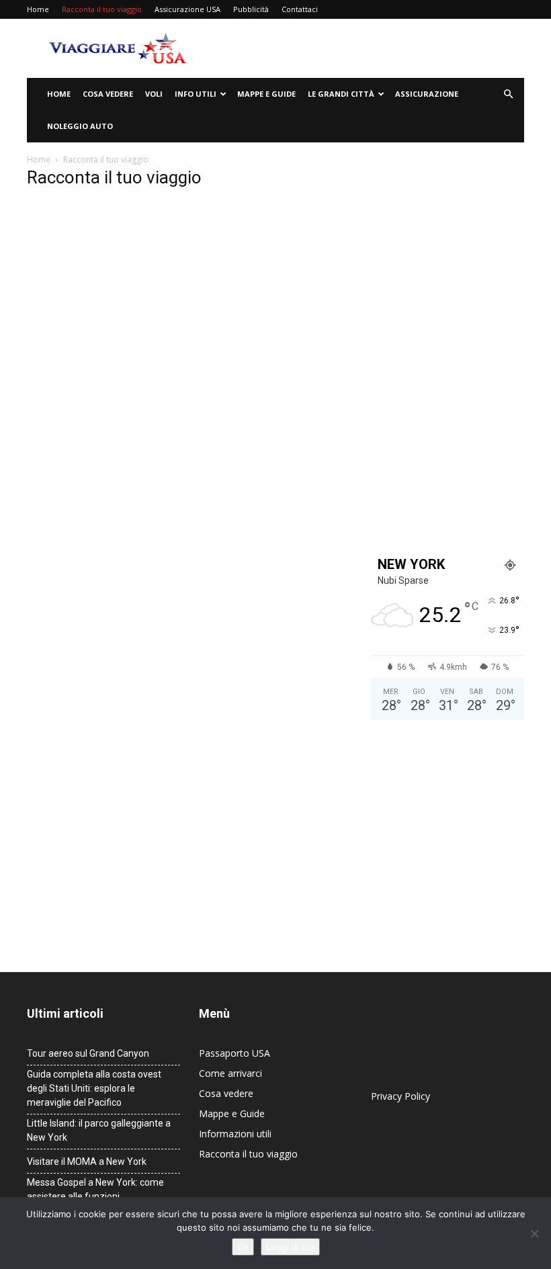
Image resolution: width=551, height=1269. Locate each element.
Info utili (195, 94)
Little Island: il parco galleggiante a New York (99, 1130)
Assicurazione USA (187, 9)
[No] (534, 1233)
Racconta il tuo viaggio (102, 9)
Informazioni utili (235, 1133)
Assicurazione (426, 94)
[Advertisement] (366, 48)
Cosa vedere (108, 94)
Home (38, 9)
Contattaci (300, 9)
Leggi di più (290, 1246)
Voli (154, 94)
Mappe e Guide (266, 94)
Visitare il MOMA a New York (86, 1161)
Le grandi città (341, 94)
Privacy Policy (400, 1096)
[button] (508, 94)
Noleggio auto (80, 126)
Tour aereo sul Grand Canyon (88, 1053)
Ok (243, 1246)
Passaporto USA (234, 1053)
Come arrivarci (230, 1073)
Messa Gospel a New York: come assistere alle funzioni (95, 1189)
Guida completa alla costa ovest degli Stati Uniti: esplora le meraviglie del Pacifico (94, 1088)
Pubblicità (251, 9)
